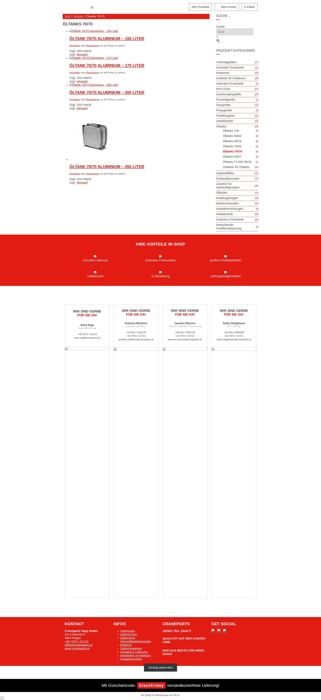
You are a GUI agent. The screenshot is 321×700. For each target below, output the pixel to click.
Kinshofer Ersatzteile (230, 67)
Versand (81, 54)
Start (67, 16)
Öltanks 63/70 (232, 141)
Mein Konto (228, 7)
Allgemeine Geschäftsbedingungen (135, 639)
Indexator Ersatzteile (230, 83)
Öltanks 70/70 (232, 151)
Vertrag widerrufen (160, 667)
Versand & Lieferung (133, 652)
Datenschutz (128, 634)
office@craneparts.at (78, 645)
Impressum (127, 631)
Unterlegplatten (226, 62)
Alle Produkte (200, 7)
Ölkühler (221, 192)
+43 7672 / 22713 (87, 334)
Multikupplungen (227, 198)
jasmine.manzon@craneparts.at (185, 339)
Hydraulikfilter (225, 173)
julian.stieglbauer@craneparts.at (234, 339)
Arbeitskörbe (224, 121)
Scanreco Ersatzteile (230, 219)
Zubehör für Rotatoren (231, 78)
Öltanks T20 (231, 130)
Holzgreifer (223, 105)
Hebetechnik (224, 214)
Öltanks (78, 16)
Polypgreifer (224, 110)
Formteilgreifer (226, 99)
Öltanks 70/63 (232, 146)
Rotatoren (222, 73)
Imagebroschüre (131, 659)
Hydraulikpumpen (228, 178)
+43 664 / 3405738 (185, 332)
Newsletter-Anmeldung (135, 655)
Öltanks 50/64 (232, 136)
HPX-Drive (223, 89)
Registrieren (92, 45)
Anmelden (74, 45)
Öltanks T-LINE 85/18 (237, 162)
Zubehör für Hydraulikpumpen (228, 185)
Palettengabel (225, 115)
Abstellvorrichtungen (229, 208)
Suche (220, 26)
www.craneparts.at (77, 648)
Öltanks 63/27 (232, 156)
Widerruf (126, 645)
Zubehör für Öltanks (236, 167)
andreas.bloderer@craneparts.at (136, 339)
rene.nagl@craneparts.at (87, 337)
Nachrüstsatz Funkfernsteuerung (228, 226)
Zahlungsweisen (131, 648)
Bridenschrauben (227, 203)
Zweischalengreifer (228, 94)
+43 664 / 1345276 (136, 332)
